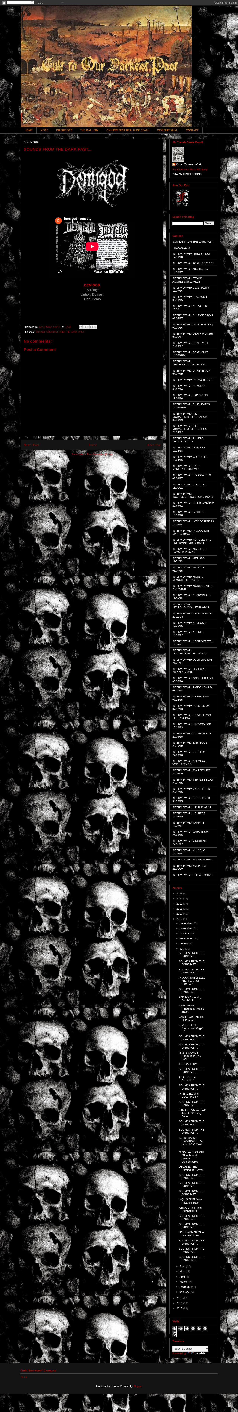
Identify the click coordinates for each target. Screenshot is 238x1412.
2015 (179, 1298)
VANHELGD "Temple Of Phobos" (191, 1018)
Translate (199, 1353)
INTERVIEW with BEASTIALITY (189, 1095)
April (183, 1276)
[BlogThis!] (84, 327)
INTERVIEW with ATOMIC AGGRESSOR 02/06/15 (187, 280)
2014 (179, 1303)
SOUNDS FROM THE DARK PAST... (191, 955)
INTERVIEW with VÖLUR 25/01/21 (192, 859)
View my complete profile (187, 173)
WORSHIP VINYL (167, 130)
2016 (179, 918)
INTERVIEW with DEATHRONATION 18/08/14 (189, 363)
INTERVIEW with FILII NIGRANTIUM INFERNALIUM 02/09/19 (189, 416)
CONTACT (192, 130)
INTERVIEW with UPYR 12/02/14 (191, 807)
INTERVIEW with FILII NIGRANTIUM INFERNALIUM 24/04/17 (189, 429)
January (185, 1291)
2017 (179, 913)
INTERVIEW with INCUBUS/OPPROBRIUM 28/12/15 (192, 495)
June (183, 1266)
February (185, 1286)
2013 (179, 1308)
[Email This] (81, 327)
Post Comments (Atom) (99, 454)
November (186, 928)
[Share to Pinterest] (95, 327)
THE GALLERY (89, 130)
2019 (179, 903)
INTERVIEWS (64, 130)
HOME (29, 130)
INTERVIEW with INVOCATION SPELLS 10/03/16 (190, 532)
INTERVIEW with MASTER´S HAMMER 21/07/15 (189, 551)
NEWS (44, 130)
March (184, 1281)
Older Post (153, 445)
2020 (179, 898)
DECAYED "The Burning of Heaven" (192, 1168)
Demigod (40, 331)
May (182, 1271)
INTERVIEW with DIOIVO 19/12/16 (192, 379)
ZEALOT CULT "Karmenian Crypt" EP (191, 1028)
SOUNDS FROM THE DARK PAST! (65, 331)
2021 (179, 893)
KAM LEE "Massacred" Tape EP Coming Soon (192, 1113)
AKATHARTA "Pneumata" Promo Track (191, 1008)
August (184, 943)
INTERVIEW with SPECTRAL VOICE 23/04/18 (189, 763)
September (186, 938)
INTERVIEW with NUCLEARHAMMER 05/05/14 (189, 652)
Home (93, 445)
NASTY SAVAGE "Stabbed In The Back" (190, 1055)
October (185, 933)
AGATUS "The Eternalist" (187, 1079)
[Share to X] (88, 327)
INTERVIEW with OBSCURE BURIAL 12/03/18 (188, 671)
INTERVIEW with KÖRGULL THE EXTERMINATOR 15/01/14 (191, 541)
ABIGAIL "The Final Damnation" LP (190, 1209)
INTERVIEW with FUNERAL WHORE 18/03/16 (188, 440)
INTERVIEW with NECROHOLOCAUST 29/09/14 (190, 606)
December (186, 923)
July (182, 948)
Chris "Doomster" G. (189, 164)
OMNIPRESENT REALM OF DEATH (127, 130)
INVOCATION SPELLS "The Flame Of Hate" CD (192, 981)
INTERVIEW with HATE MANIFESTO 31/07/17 (186, 468)
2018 (179, 908)
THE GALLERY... (189, 1064)
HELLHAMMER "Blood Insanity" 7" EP (192, 1234)
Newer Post (31, 445)
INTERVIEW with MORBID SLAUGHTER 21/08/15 (187, 578)
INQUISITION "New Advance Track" (190, 1201)
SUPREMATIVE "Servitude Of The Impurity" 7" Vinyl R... (191, 1142)
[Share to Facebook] (91, 327)
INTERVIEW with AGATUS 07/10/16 (193, 263)
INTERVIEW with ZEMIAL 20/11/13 (192, 874)
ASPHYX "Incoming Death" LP (190, 999)
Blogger (137, 1386)
